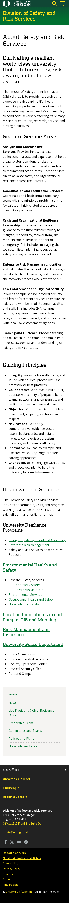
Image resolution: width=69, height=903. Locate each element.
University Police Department (33, 644)
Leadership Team (21, 723)
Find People (10, 885)
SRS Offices (11, 769)
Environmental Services (25, 594)
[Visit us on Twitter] (11, 842)
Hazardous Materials (28, 589)
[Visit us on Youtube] (19, 842)
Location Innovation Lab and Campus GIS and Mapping (32, 617)
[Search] (54, 3)
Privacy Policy (11, 869)
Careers (8, 874)
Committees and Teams (25, 730)
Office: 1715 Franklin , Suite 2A (22, 824)
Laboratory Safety (27, 584)
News (13, 702)
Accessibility (10, 863)
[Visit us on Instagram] (26, 842)
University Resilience (23, 746)
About (13, 695)
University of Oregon (19, 892)
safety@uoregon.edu (16, 832)
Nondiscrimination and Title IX (22, 858)
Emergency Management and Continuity (37, 540)
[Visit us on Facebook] (5, 842)
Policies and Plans (21, 738)
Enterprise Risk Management (29, 545)
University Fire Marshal (24, 604)
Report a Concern (14, 853)
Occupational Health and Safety (31, 599)
